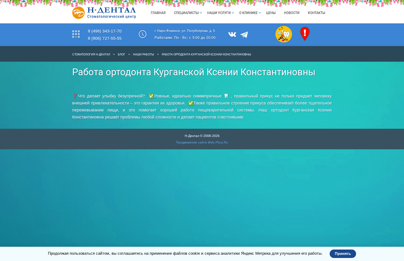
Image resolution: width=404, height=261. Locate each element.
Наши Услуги (219, 13)
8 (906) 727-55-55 (105, 38)
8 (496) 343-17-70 (105, 31)
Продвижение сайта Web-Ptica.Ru (202, 142)
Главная (158, 13)
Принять (343, 254)
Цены (271, 13)
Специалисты (186, 13)
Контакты (316, 13)
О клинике (248, 13)
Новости (291, 13)
